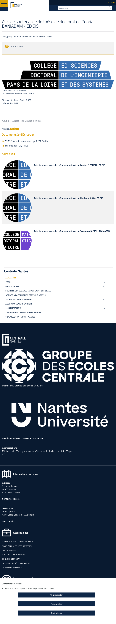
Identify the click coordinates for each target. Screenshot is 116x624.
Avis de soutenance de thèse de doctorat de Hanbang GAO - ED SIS (68, 198)
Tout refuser (56, 613)
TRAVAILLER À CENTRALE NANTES (20, 317)
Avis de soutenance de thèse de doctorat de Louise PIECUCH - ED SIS (69, 165)
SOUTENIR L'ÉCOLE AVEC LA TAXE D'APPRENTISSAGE (28, 291)
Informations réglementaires (15, 563)
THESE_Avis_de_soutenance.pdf (21, 141)
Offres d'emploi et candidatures (17, 542)
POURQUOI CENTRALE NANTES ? (19, 299)
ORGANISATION (12, 286)
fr (107, 2)
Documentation (9, 550)
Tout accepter (56, 595)
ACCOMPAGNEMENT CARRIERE (18, 304)
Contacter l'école (10, 498)
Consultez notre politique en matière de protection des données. (29, 588)
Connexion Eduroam (11, 559)
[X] (14, 128)
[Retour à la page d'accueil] (28, 5)
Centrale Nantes (16, 270)
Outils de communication (13, 555)
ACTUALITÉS (10, 278)
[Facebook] (11, 129)
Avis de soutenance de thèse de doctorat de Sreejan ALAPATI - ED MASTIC (72, 231)
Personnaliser (56, 604)
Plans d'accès (8, 521)
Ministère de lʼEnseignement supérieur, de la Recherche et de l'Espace (38, 451)
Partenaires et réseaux (12, 568)
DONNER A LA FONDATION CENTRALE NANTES (25, 295)
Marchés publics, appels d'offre (16, 546)
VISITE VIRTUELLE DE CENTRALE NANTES (23, 312)
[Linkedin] (17, 129)
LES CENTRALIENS (13, 308)
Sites (112, 2)
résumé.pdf (11, 145)
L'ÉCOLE (9, 282)
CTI (3, 454)
